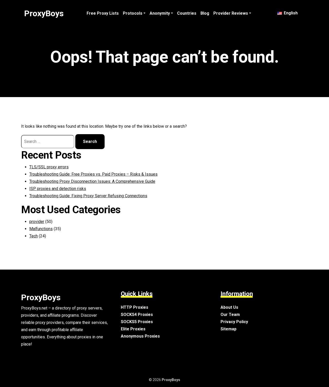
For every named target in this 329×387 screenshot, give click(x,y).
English (290, 13)
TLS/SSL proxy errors (49, 167)
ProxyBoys (44, 13)
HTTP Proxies (134, 307)
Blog (204, 13)
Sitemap (228, 328)
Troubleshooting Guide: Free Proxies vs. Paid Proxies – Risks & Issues (93, 174)
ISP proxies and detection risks (57, 188)
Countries (186, 13)
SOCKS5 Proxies (137, 321)
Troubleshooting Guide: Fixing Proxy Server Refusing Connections (88, 195)
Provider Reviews (230, 13)
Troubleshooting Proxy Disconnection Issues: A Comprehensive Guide (92, 181)
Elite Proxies (133, 328)
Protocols (132, 13)
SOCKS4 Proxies (137, 314)
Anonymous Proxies (140, 336)
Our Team (230, 314)
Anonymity (160, 13)
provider (36, 221)
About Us (229, 307)
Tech (33, 236)
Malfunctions (41, 228)
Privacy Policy (234, 321)
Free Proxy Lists (103, 13)
